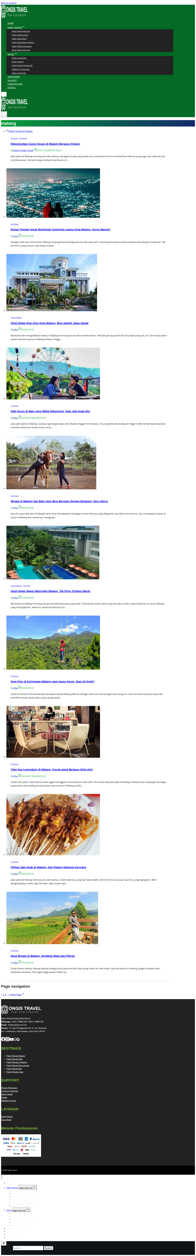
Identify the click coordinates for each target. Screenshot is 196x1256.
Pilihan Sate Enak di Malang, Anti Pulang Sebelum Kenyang (48, 867)
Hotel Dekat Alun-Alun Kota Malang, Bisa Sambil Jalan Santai (50, 323)
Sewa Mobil (6, 1120)
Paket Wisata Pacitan (21, 50)
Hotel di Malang (19, 58)
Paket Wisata (7, 1116)
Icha (15, 236)
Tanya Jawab (7, 1094)
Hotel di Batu (18, 62)
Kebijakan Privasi (8, 1101)
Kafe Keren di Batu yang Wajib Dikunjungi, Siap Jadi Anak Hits (50, 411)
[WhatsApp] (15, 1040)
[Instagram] (7, 1040)
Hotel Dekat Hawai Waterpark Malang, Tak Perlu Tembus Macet (50, 591)
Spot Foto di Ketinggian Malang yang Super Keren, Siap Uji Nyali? (53, 681)
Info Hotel (14, 138)
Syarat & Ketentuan (9, 1091)
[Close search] (3, 1243)
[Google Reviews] (18, 1040)
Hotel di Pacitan (19, 73)
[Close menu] (2, 1177)
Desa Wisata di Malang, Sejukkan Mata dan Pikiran (43, 955)
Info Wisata (23, 138)
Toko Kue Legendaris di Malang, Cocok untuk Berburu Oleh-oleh (52, 769)
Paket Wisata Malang (21, 31)
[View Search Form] (4, 94)
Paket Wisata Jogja (20, 35)
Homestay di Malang (21, 69)
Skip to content (9, 2)
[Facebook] (3, 1040)
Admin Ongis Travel (23, 150)
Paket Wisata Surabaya (22, 46)
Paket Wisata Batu (14, 1059)
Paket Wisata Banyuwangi (23, 43)
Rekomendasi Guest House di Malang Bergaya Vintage (45, 143)
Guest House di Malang (22, 66)
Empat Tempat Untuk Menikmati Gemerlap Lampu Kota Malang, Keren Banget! (60, 229)
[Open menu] (4, 114)
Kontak (4, 1097)
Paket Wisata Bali (19, 39)
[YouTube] (11, 1040)
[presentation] (89, 131)
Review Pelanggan (9, 1088)
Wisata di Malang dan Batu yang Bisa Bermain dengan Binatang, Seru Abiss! (59, 501)
